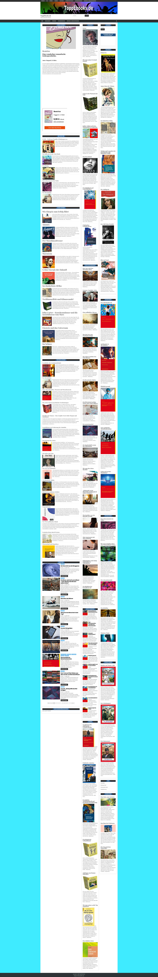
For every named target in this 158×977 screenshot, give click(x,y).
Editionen (51, 0)
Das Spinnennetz (105, 741)
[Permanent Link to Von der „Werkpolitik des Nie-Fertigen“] (51, 692)
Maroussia (47, 253)
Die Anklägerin (105, 189)
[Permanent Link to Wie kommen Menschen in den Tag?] (51, 616)
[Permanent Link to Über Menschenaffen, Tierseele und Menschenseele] (85, 624)
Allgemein (62, 564)
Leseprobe (69, 654)
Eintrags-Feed (103, 785)
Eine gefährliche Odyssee (90, 312)
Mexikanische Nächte (48, 480)
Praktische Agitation (88, 763)
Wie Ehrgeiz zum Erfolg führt (55, 211)
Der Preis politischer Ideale (50, 522)
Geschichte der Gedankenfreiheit (51, 363)
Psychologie (74, 654)
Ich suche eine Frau (47, 453)
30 (66, 703)
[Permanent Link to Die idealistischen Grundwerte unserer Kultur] (85, 677)
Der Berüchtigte (46, 192)
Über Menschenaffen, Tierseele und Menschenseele (56, 389)
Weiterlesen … (73, 146)
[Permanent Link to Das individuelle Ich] (85, 699)
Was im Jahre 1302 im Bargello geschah (89, 515)
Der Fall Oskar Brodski (107, 224)
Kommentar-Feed (104, 787)
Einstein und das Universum (55, 328)
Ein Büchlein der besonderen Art (87, 587)
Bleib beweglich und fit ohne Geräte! (93, 665)
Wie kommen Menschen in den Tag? (69, 613)
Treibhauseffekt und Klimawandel (57, 299)
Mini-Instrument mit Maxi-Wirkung (89, 537)
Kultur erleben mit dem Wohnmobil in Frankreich (90, 126)
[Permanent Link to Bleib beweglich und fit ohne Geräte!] (85, 666)
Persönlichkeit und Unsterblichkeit (88, 188)
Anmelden (103, 783)
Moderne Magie (105, 633)
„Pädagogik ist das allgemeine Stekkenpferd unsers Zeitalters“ (90, 492)
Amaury (46, 224)
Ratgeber (62, 655)
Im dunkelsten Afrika (52, 285)
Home (42, 21)
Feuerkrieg (45, 166)
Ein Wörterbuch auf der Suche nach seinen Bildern (90, 402)
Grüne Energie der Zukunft (54, 269)
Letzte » (72, 703)
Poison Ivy (104, 52)
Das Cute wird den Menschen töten (88, 268)
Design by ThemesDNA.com (79, 975)
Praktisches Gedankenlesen (87, 225)
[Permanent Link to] (51, 646)
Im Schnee (47, 344)
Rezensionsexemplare (78, 0)
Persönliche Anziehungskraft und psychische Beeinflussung (90, 801)
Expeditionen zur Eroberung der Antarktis (54, 427)
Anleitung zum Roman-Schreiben (89, 873)
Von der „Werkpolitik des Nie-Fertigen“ (69, 689)
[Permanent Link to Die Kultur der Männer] (51, 602)
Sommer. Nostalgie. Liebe (90, 290)
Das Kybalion (104, 608)
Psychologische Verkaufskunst (87, 840)
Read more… (88, 56)
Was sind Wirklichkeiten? (92, 633)
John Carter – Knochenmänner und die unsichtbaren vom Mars (60, 313)
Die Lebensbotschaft (106, 580)
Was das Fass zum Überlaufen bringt (88, 335)
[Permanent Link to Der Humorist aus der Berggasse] (51, 570)
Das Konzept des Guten (48, 440)
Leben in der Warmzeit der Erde (90, 94)
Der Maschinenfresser (52, 240)
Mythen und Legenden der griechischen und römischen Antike (108, 152)
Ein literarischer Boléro (89, 380)
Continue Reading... (64, 576)
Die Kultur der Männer (67, 598)
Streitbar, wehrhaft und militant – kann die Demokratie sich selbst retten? (70, 581)
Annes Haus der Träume (107, 86)
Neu (47, 0)
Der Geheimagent (106, 703)
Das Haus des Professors (108, 823)
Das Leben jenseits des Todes (50, 181)
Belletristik (62, 0)
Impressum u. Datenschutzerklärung (90, 0)
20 (64, 703)
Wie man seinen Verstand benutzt (90, 60)
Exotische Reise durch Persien (50, 532)
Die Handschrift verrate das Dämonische (89, 445)
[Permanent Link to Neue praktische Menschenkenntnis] (51, 660)
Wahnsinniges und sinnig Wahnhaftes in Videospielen (90, 562)
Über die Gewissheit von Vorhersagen (92, 643)
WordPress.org (103, 789)
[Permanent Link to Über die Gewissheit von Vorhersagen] (85, 644)
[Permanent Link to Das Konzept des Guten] (85, 709)
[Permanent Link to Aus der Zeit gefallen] (51, 632)
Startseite (43, 0)
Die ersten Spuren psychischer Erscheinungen (55, 402)
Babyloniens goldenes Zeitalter (51, 492)
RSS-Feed (62, 567)
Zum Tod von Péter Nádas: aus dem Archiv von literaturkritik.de (70, 673)
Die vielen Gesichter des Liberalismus (89, 357)
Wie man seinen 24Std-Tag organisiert (90, 905)
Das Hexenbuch (87, 156)
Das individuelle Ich (92, 698)
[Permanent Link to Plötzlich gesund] (85, 657)
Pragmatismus (46, 507)
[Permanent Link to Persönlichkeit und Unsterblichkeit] (85, 688)
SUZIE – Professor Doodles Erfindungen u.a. (55, 139)
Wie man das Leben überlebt (88, 469)
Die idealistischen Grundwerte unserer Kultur (93, 677)
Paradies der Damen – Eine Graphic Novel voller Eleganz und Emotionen (59, 416)
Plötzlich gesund (92, 655)
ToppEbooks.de (45, 16)
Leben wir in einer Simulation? (106, 472)
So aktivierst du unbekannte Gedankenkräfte (87, 726)
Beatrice (46, 51)
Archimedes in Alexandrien (105, 344)
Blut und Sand (105, 260)
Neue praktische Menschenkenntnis (66, 658)
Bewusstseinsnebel (88, 424)
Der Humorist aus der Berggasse (70, 566)
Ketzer (84, 28)
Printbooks (54, 21)
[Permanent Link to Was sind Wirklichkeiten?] (85, 635)
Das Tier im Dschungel (48, 468)
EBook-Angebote (47, 21)
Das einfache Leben (88, 941)
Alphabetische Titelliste (69, 0)
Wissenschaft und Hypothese (50, 544)
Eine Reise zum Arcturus (107, 797)
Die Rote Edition (63, 654)
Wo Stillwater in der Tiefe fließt (51, 154)
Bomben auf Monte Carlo (108, 665)
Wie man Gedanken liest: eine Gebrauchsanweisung (108, 544)
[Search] (116, 21)
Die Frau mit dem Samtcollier (106, 847)
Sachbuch (56, 0)
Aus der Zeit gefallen (66, 628)
